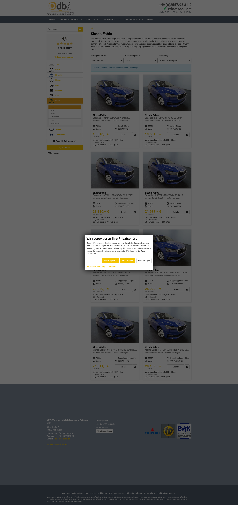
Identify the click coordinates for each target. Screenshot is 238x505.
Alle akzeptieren (110, 261)
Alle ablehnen (127, 261)
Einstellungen (144, 261)
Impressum (112, 266)
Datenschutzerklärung (96, 266)
